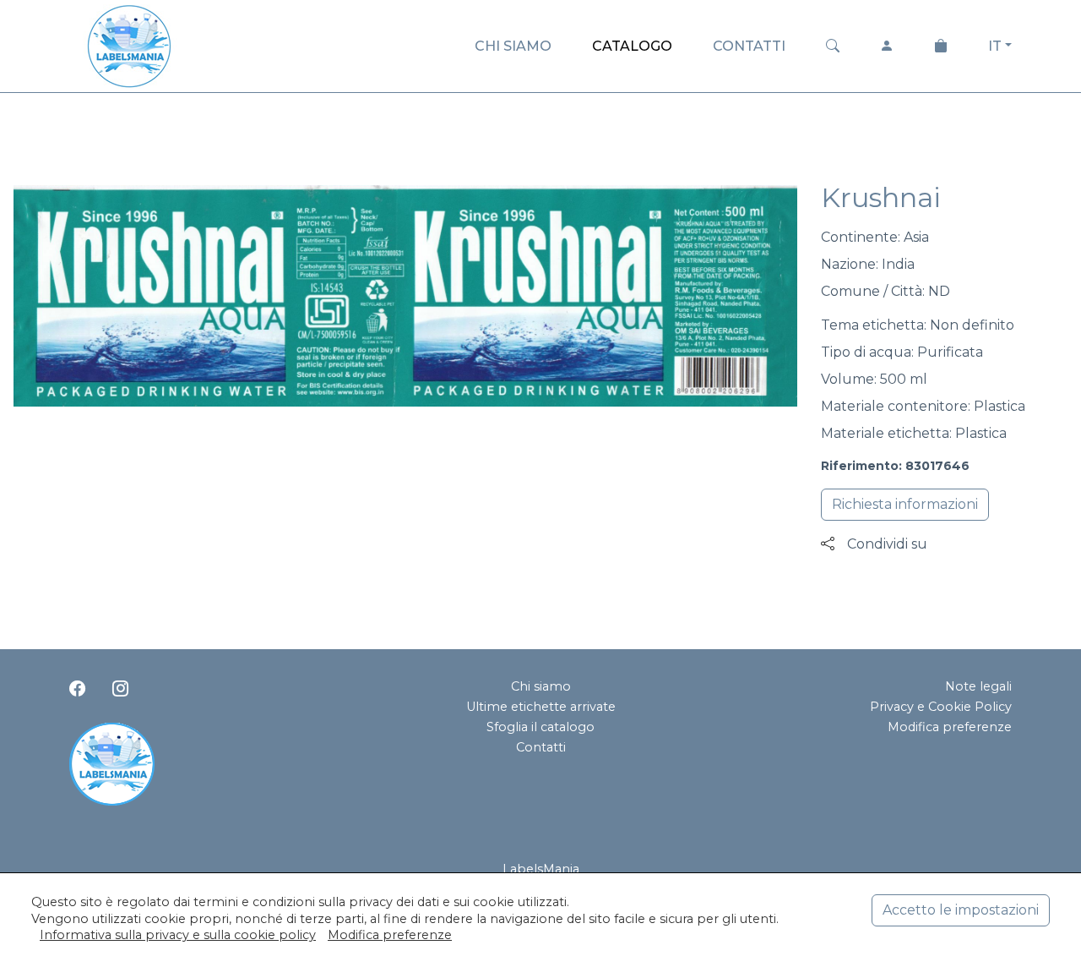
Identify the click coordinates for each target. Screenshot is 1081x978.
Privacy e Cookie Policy (941, 706)
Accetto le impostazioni (961, 910)
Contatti (541, 747)
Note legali (978, 686)
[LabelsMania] (129, 43)
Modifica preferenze (950, 727)
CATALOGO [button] (632, 46)
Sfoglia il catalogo (540, 727)
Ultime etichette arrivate (541, 706)
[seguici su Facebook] (77, 688)
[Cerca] (832, 46)
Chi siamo (541, 686)
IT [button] (995, 46)
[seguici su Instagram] (120, 688)
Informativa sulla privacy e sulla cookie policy (178, 934)
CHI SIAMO (513, 46)
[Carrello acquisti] (941, 46)
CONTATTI (749, 46)
